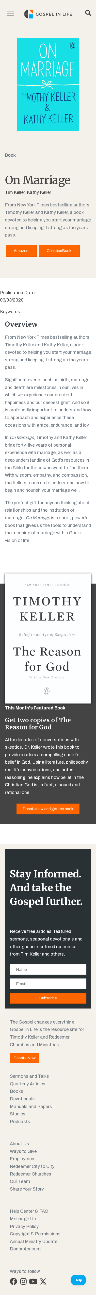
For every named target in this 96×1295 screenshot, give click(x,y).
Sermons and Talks (29, 1076)
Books (16, 1091)
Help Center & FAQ (29, 1211)
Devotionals (22, 1098)
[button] (13, 1281)
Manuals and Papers (31, 1106)
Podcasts (20, 1121)
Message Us (23, 1218)
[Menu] (10, 14)
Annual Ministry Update (33, 1241)
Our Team (20, 1181)
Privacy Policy (24, 1226)
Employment (23, 1158)
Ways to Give (23, 1151)
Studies (17, 1113)
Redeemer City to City (32, 1166)
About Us (19, 1143)
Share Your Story (27, 1189)
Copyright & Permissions (35, 1233)
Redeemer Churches (30, 1174)
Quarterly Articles (27, 1083)
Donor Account (25, 1248)
